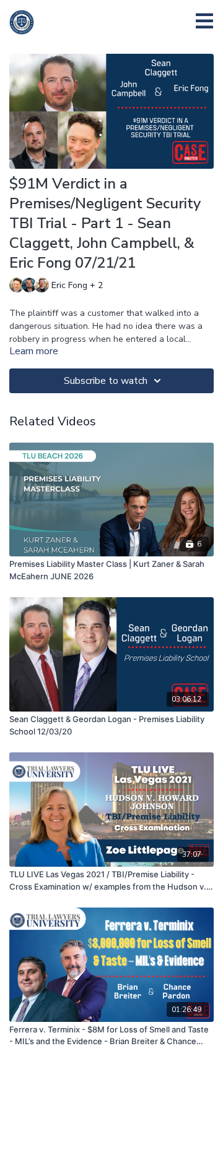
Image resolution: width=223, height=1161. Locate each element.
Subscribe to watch (105, 381)
